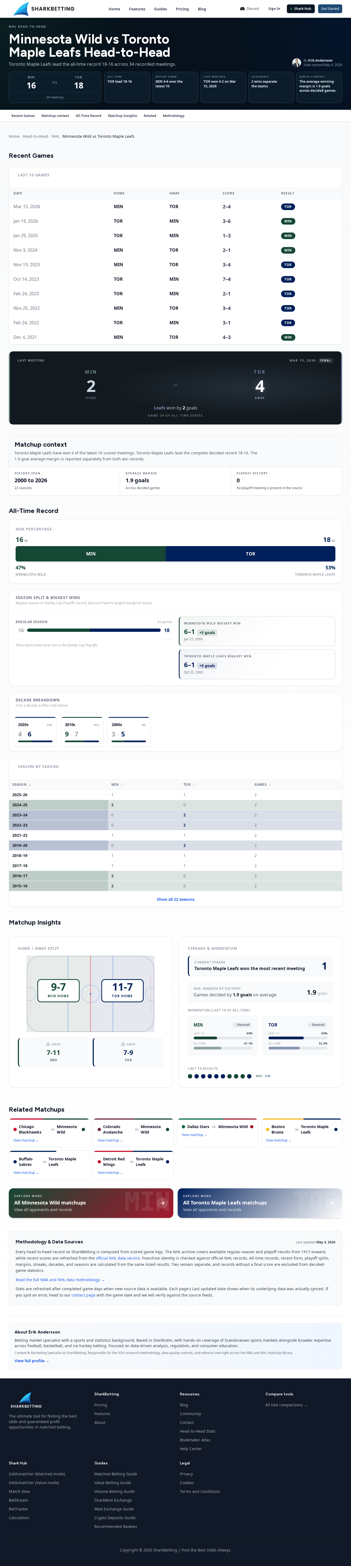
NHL (55, 136)
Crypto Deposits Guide (114, 1517)
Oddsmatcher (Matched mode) (37, 1473)
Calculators (19, 1517)
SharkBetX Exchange (113, 1500)
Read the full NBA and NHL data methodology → (60, 1279)
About (99, 1422)
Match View (19, 1491)
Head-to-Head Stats (198, 1431)
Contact (187, 1422)
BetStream (18, 1500)
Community (190, 1413)
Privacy (186, 1473)
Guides (160, 9)
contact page (83, 1295)
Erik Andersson (320, 60)
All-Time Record (88, 115)
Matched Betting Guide (115, 1473)
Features (137, 9)
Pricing (182, 9)
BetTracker (18, 1508)
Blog (202, 9)
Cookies (187, 1482)
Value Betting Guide (112, 1482)
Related (150, 115)
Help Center (191, 1448)
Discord (253, 8)
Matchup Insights (122, 115)
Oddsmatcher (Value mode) (34, 1482)
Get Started (330, 8)
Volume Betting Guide (114, 1491)
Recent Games (23, 115)
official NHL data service (118, 1258)
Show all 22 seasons (175, 899)
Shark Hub (302, 8)
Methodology (174, 115)
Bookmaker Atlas (195, 1439)
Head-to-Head (35, 136)
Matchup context (55, 115)
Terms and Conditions (200, 1491)
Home (114, 9)
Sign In (274, 8)
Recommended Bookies (115, 1526)
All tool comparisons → (286, 1404)
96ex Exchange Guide (114, 1508)
